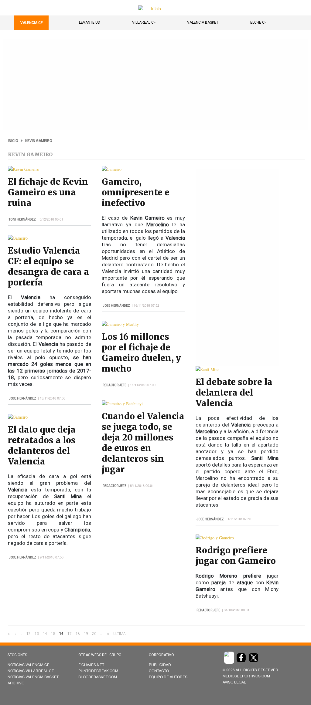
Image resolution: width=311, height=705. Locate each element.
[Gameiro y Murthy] (120, 324)
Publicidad (160, 664)
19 (86, 634)
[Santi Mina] (207, 369)
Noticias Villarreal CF (31, 670)
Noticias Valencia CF (28, 664)
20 (94, 634)
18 (78, 634)
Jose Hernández (22, 398)
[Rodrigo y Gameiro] (215, 538)
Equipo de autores (168, 676)
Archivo (16, 682)
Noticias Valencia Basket (33, 676)
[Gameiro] (18, 238)
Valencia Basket (202, 22)
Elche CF (258, 22)
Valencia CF (31, 23)
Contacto (159, 670)
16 (61, 634)
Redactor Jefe (114, 385)
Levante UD (89, 22)
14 (45, 634)
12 (28, 634)
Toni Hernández (22, 219)
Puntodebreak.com (98, 670)
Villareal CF (144, 22)
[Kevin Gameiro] (23, 169)
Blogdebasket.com (97, 676)
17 (69, 634)
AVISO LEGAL (234, 681)
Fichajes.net (91, 664)
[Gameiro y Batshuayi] (122, 403)
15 (53, 634)
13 (37, 634)
